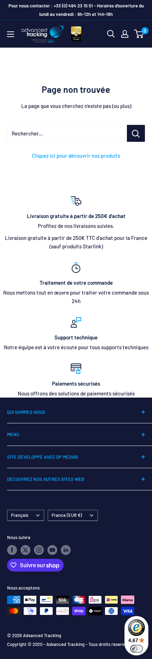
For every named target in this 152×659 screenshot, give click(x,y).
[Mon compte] (124, 34)
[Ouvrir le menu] (10, 34)
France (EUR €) (67, 515)
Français (19, 515)
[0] (139, 34)
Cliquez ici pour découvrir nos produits (76, 155)
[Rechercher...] (136, 133)
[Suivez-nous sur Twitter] (25, 550)
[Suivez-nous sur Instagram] (39, 550)
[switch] (136, 649)
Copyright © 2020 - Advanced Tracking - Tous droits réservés (68, 644)
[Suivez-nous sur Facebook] (12, 550)
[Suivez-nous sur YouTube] (52, 550)
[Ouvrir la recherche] (111, 34)
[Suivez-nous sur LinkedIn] (66, 550)
